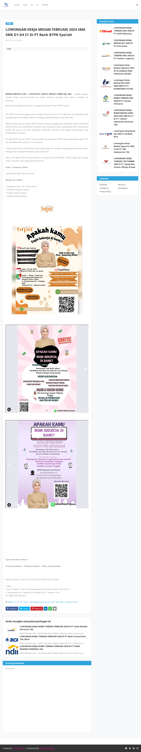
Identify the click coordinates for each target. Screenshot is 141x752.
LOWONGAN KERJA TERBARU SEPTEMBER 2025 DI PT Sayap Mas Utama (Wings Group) (124, 162)
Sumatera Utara (71, 602)
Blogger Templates (47, 748)
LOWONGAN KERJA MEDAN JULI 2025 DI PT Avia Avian (123, 43)
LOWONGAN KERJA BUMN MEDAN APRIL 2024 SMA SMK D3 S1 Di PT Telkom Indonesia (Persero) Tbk (123, 117)
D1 (15, 602)
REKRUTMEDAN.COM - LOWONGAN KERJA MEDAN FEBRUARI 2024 (38, 94)
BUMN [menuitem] (45, 4)
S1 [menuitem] (37, 4)
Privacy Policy (105, 191)
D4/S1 (26, 602)
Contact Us (104, 188)
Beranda (103, 184)
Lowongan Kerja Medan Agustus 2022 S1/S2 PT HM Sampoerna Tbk (124, 147)
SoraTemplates (18, 748)
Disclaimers (123, 188)
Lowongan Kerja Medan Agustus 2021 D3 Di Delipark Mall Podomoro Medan (124, 69)
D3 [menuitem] (31, 4)
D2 (18, 602)
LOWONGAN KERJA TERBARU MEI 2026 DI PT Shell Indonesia (124, 30)
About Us (122, 184)
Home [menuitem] (17, 4)
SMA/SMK (59, 602)
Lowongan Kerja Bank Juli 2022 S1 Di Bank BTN (124, 134)
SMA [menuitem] (25, 4)
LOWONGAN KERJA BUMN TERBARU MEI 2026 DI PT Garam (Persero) (123, 99)
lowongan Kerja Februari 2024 (42, 602)
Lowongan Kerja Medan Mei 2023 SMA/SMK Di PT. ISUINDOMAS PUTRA (123, 84)
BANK (10, 602)
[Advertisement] (47, 71)
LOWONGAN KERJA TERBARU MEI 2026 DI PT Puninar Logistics (124, 55)
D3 (21, 602)
